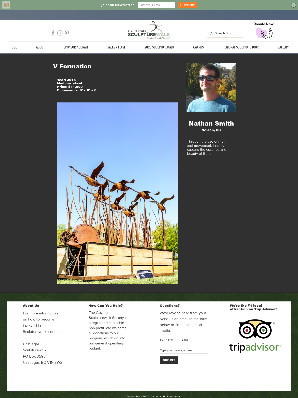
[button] (40, 47)
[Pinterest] (66, 33)
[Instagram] (60, 33)
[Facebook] (53, 33)
